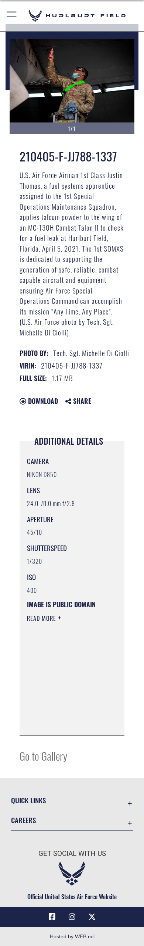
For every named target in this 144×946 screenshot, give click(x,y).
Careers (23, 820)
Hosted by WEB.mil (72, 936)
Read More (42, 618)
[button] (12, 15)
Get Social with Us (72, 853)
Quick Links (28, 800)
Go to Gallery (43, 756)
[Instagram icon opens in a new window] (72, 916)
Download (42, 401)
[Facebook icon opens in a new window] (52, 916)
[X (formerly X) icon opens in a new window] (91, 916)
